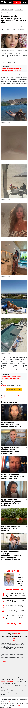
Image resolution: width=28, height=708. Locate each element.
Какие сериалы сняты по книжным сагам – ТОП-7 (15, 600)
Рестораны (15, 636)
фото (5, 396)
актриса (7, 397)
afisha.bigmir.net (11, 653)
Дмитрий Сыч (14, 31)
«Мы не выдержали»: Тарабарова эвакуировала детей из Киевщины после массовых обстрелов (12, 555)
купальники (10, 396)
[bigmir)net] (8, 2)
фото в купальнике (15, 397)
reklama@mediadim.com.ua (8, 681)
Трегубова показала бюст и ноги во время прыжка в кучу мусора (11, 424)
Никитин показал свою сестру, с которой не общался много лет (12, 476)
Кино (3, 636)
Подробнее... (8, 701)
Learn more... (17, 705)
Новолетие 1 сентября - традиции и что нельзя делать (15, 611)
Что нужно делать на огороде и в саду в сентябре (10, 528)
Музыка (8, 636)
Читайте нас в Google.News (14, 389)
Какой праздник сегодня (7, 9)
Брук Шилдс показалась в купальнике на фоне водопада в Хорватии (12, 502)
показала (3, 385)
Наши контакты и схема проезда (10, 664)
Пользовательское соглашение (9, 673)
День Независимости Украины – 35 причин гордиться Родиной (15, 606)
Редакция (3, 661)
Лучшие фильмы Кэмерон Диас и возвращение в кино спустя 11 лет (10, 450)
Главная (3, 13)
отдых (16, 396)
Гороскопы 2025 (19, 9)
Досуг (8, 13)
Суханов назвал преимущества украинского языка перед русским (15, 616)
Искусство (23, 636)
